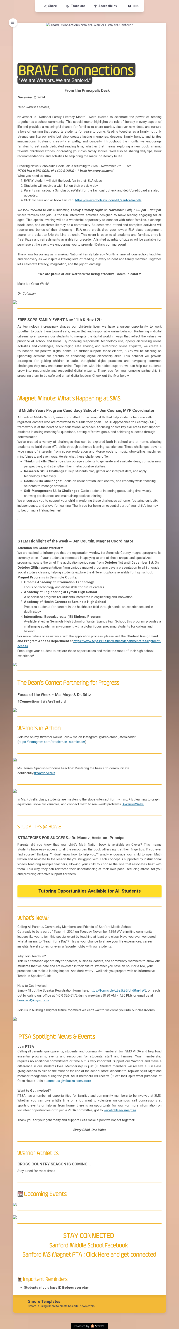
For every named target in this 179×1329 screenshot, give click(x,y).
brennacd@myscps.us (33, 1000)
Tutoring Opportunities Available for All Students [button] (89, 891)
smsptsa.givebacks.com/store (69, 1081)
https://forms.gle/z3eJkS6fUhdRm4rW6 (118, 990)
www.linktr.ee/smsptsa (120, 1110)
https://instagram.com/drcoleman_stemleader (52, 742)
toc (13, 22)
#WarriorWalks (44, 773)
